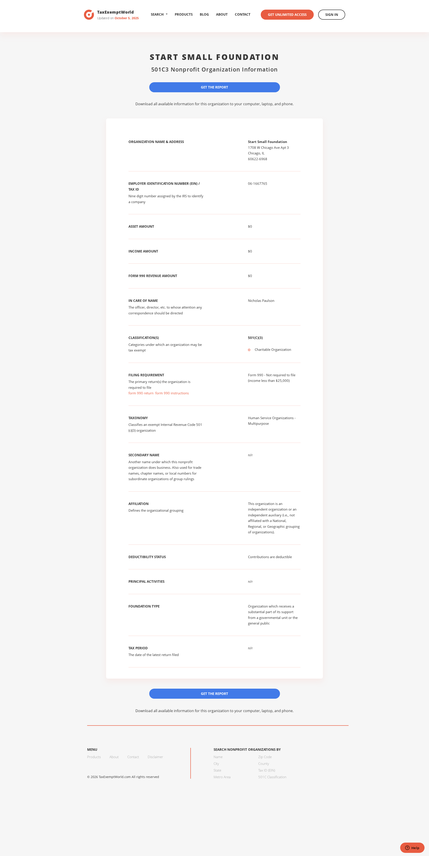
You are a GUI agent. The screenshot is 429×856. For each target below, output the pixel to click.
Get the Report (214, 87)
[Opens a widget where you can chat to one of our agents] (412, 848)
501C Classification (272, 777)
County (263, 763)
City (216, 763)
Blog (204, 14)
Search (157, 14)
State (217, 770)
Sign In (331, 14)
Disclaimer (155, 757)
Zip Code (265, 757)
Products (184, 14)
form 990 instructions (172, 393)
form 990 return (141, 393)
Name (218, 757)
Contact (242, 14)
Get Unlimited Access (287, 14)
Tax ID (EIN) (266, 770)
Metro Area (222, 777)
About (222, 14)
